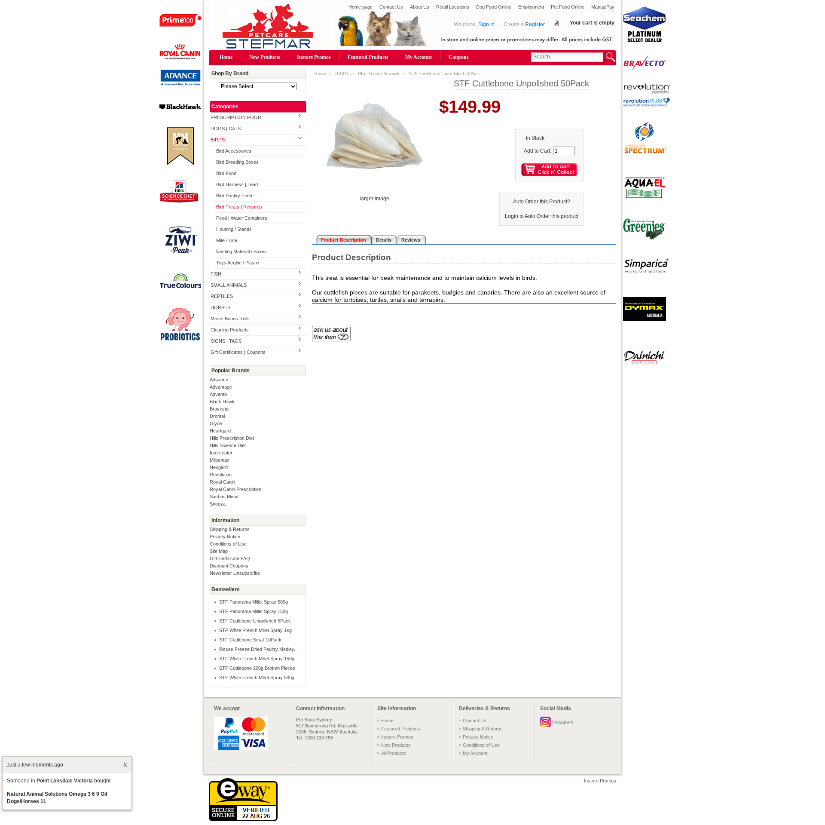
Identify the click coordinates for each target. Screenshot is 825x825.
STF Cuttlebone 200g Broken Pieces (257, 668)
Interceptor (221, 452)
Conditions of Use (228, 543)
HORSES (220, 307)
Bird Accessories (233, 150)
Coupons (459, 57)
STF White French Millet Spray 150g (256, 658)
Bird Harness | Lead (237, 184)
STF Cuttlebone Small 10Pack (250, 639)
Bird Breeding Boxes (237, 162)
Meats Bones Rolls (230, 318)
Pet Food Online (567, 6)
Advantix (219, 394)
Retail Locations (452, 6)
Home (226, 57)
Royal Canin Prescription (235, 489)
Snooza (218, 503)
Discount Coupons (229, 565)
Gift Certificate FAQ (230, 558)
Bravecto (219, 408)
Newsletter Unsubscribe (235, 573)
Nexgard (219, 467)
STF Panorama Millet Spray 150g (253, 611)
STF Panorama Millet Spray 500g (253, 601)
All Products (393, 753)
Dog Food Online (493, 6)
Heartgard (220, 430)
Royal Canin (222, 482)
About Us (419, 6)
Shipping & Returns (230, 529)
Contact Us (391, 6)
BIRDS (218, 139)
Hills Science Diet (228, 445)
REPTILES (222, 296)
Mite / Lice (226, 240)
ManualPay (602, 6)
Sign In (486, 24)
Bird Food (226, 173)
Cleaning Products (230, 329)
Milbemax (219, 460)
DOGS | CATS (226, 128)
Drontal (217, 416)
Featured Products (368, 57)
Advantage (221, 386)
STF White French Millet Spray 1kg (255, 630)
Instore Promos (314, 57)
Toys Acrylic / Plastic (237, 262)
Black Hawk (222, 401)
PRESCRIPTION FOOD (236, 117)
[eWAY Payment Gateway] (243, 819)
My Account (418, 57)
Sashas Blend (224, 496)
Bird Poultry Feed (234, 195)
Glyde (216, 423)
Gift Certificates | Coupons (238, 352)
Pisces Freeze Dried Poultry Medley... (258, 649)
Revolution (221, 474)
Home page (360, 6)
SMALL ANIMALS (229, 285)
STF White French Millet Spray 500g (256, 677)
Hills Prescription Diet (232, 438)
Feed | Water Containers (241, 218)
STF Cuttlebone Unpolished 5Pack (255, 620)
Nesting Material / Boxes (241, 251)
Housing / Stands (234, 229)
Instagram (562, 721)
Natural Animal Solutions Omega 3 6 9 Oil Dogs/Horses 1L (57, 797)
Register (535, 24)
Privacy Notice (225, 536)
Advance (219, 379)
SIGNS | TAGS (226, 340)
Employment (531, 6)
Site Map (219, 551)
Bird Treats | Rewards (239, 206)
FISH (216, 273)
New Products (264, 57)
